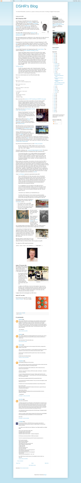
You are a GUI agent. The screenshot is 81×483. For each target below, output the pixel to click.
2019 (55, 93)
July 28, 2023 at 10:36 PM (23, 458)
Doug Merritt (21, 360)
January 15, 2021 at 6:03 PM (23, 357)
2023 (55, 58)
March (56, 89)
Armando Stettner (40, 49)
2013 (55, 102)
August (56, 69)
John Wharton (35, 23)
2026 (55, 53)
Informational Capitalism (58, 84)
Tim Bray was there (19, 66)
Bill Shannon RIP (57, 74)
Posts (55, 121)
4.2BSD (21, 134)
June (55, 72)
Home (32, 463)
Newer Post (18, 463)
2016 (55, 98)
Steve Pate (21, 399)
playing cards (33, 32)
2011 (55, 105)
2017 (55, 96)
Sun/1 (28, 137)
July (55, 71)
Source (42, 208)
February (56, 90)
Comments (56, 123)
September (57, 68)
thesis (17, 43)
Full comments (55, 49)
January (56, 92)
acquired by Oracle (21, 123)
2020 (55, 62)
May (55, 86)
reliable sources (28, 25)
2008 (55, 110)
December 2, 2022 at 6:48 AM (24, 418)
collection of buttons (19, 299)
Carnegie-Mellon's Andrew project (22, 141)
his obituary (29, 22)
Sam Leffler (27, 45)
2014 (55, 101)
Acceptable (21, 421)
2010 (55, 107)
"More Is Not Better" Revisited (59, 82)
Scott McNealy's (21, 174)
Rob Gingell (18, 46)
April (55, 87)
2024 (55, 56)
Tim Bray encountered (38, 143)
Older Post (46, 463)
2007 (55, 111)
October (56, 66)
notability (17, 26)
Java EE (35, 171)
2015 (55, 99)
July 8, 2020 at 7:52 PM (23, 341)
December (56, 63)
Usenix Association (19, 33)
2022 (55, 59)
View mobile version (32, 465)
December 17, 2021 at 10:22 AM (24, 395)
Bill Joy (28, 118)
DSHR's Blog (27, 6)
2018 (55, 95)
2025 (55, 55)
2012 (55, 104)
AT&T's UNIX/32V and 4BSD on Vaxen (31, 50)
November (56, 65)
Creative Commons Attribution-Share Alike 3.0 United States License (58, 24)
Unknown (20, 319)
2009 (55, 108)
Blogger (45, 474)
